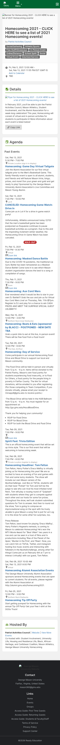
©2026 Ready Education (30, 740)
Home (30, 698)
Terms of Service (30, 723)
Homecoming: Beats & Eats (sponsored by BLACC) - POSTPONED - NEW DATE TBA (28, 327)
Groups (30, 706)
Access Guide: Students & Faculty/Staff (30, 719)
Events (30, 702)
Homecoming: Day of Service (22, 351)
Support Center (30, 731)
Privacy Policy (30, 727)
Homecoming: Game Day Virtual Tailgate (29, 166)
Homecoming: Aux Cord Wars (22, 291)
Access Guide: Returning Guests (30, 714)
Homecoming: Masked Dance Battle (26, 258)
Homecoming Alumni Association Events (29, 570)
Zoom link (12, 255)
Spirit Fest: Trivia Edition (20, 441)
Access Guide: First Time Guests (30, 710)
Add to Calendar (16, 73)
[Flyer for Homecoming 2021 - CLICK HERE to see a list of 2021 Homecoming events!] (30, 98)
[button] (6, 4)
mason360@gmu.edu (30, 687)
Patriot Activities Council (19, 41)
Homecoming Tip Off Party (21, 600)
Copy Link (15, 127)
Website (35, 632)
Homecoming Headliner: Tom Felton (26, 465)
